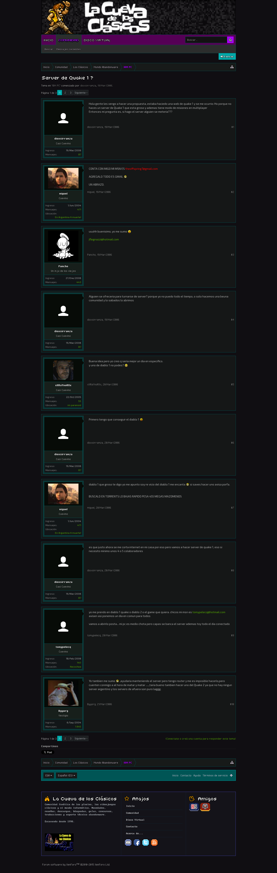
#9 (232, 635)
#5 (232, 384)
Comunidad (69, 40)
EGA (47, 775)
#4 (232, 319)
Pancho (63, 266)
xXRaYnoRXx (63, 385)
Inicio (49, 40)
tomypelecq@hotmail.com (208, 612)
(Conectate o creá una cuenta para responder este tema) (200, 738)
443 (78, 282)
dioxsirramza (88, 85)
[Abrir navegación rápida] (232, 67)
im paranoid (74, 405)
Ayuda (197, 775)
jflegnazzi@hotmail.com (104, 239)
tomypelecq (63, 646)
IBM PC (56, 85)
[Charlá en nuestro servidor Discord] (128, 845)
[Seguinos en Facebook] (137, 845)
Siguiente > (81, 92)
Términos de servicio (215, 775)
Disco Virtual (97, 40)
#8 (232, 570)
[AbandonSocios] (194, 810)
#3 (232, 254)
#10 (232, 704)
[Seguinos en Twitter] (145, 845)
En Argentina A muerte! (68, 217)
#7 (232, 507)
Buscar (49, 49)
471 (79, 209)
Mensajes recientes (68, 49)
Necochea (75, 666)
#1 (232, 127)
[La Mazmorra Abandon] (205, 810)
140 (79, 662)
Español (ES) (65, 775)
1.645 (78, 726)
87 (79, 154)
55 (79, 401)
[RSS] (154, 845)
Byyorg (63, 710)
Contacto (185, 775)
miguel (63, 193)
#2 (232, 191)
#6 (232, 442)
